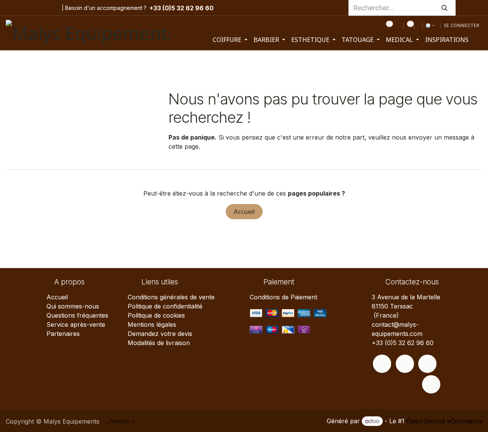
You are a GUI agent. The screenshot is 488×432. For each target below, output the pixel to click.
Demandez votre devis (160, 333)
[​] (382, 364)
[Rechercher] (444, 8)
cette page (184, 146)
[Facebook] (12, 8)
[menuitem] (230, 39)
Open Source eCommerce (444, 421)
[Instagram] (26, 8)
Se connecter (461, 25)
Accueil (244, 211)
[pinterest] (38, 8)
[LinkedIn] (49, 8)
